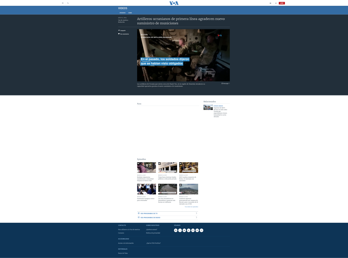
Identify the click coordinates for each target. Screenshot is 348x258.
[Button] (122, 31)
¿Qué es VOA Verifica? (153, 243)
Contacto (121, 233)
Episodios (122, 13)
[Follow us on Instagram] (201, 230)
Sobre (130, 13)
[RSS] (188, 230)
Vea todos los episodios (191, 207)
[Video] (270, 3)
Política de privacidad (153, 233)
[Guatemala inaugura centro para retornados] (146, 189)
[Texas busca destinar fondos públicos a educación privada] (167, 167)
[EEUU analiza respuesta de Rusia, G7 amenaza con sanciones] (188, 167)
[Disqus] (168, 128)
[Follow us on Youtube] (184, 230)
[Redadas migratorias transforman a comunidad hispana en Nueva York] (146, 167)
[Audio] (276, 3)
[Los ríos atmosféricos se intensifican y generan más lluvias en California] (167, 189)
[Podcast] (193, 230)
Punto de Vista (123, 253)
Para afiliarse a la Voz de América (129, 229)
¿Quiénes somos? (151, 229)
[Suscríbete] (197, 230)
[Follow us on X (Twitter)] (180, 230)
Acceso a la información (126, 243)
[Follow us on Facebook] (175, 230)
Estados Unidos (218, 106)
